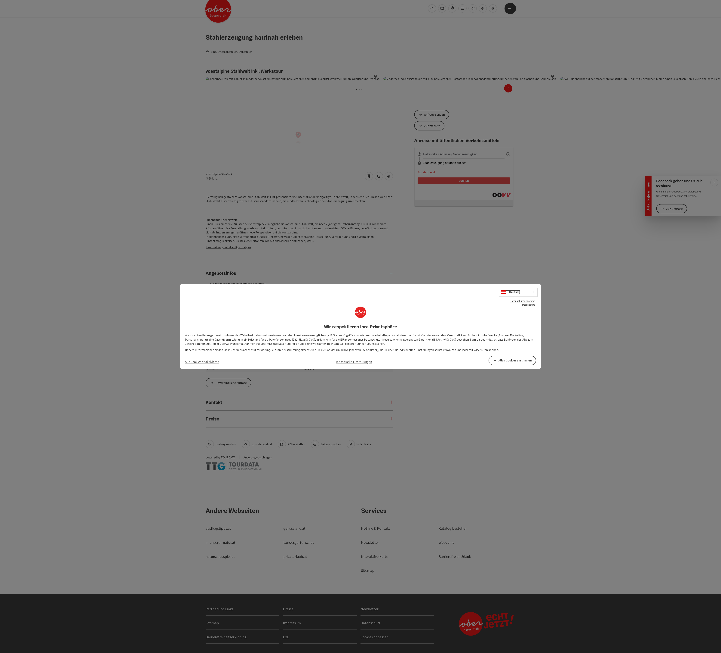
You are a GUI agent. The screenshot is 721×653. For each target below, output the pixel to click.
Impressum (528, 304)
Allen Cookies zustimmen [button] (515, 360)
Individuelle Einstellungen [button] (354, 362)
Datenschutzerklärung (522, 301)
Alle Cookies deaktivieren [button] (202, 362)
